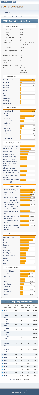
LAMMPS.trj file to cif (10, 149)
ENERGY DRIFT (8, 151)
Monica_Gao (7, 253)
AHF (4, 263)
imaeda (6, 294)
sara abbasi (6, 98)
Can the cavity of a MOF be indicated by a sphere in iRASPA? (11, 227)
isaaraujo (6, 274)
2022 (5, 363)
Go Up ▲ (26, 391)
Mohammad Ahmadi (9, 255)
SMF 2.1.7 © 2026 (15, 393)
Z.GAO (6, 289)
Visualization (7, 128)
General (6, 116)
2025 (5, 354)
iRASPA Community (12, 6)
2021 (5, 366)
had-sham (6, 250)
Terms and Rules (18, 391)
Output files (7, 118)
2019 (5, 372)
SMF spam (13, 379)
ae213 (5, 95)
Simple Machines (24, 393)
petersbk (6, 93)
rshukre (5, 90)
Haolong (6, 101)
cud (5, 279)
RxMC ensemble (8, 154)
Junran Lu (6, 85)
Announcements (9, 136)
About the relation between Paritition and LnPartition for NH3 (10, 161)
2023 (5, 360)
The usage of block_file (10, 146)
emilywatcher (24, 63)
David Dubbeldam (9, 80)
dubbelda (6, 82)
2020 (5, 369)
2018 (5, 376)
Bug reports (7, 131)
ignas (5, 281)
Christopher (7, 88)
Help (11, 391)
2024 (5, 357)
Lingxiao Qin (7, 103)
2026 (5, 310)
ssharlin (5, 261)
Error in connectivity (9, 157)
